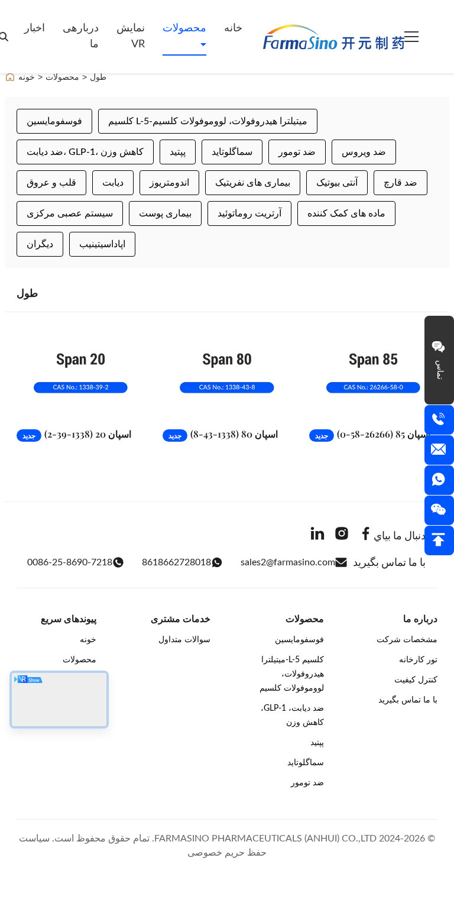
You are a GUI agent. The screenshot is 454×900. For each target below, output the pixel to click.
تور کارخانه (418, 660)
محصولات (184, 28)
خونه (26, 77)
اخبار (34, 28)
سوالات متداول (184, 640)
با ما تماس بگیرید (407, 700)
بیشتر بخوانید (104, 406)
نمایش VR (130, 36)
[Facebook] (366, 535)
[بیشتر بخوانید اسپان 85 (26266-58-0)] (373, 373)
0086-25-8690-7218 (69, 562)
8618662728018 (176, 562)
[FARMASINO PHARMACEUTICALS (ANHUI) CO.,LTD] (333, 37)
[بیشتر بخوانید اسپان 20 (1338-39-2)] (81, 373)
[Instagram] (341, 535)
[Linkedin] (317, 535)
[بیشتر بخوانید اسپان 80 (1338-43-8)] (227, 373)
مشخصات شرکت (407, 640)
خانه (233, 28)
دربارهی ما (81, 36)
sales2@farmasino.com (288, 562)
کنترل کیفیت (415, 680)
